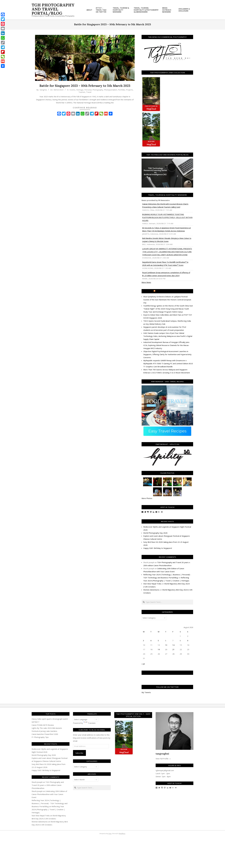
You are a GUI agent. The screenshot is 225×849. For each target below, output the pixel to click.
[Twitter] (2, 19)
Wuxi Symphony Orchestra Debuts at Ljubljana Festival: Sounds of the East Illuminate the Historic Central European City (167, 299)
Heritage (79, 90)
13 (166, 645)
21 (173, 649)
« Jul (143, 664)
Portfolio (121, 90)
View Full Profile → (163, 758)
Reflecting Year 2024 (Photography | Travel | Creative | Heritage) (48, 809)
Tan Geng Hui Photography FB (167, 673)
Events (72, 90)
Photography (97, 90)
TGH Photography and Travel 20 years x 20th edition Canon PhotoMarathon (48, 785)
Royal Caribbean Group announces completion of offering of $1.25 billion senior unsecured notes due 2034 (166, 274)
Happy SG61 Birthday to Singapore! (157, 548)
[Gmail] (2, 61)
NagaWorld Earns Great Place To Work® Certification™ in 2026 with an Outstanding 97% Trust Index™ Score (165, 263)
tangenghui (162, 753)
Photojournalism (110, 90)
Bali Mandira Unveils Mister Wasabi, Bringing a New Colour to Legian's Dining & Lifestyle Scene (166, 239)
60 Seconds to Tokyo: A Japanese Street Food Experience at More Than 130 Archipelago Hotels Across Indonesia (166, 229)
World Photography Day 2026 (155, 533)
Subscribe (79, 753)
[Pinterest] (2, 24)
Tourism (82, 92)
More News (146, 282)
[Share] (2, 66)
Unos (110, 833)
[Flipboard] (2, 52)
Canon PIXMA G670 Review (43, 725)
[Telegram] (2, 47)
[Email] (2, 28)
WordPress (122, 833)
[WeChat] (2, 56)
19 (159, 649)
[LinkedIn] (2, 33)
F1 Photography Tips (40, 737)
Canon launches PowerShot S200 (45, 734)
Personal (88, 90)
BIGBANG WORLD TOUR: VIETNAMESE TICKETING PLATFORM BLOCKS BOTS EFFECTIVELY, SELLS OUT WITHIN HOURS (167, 217)
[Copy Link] (2, 42)
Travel (88, 92)
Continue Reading (85, 108)
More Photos (147, 498)
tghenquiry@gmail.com (165, 770)
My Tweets (146, 692)
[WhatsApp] (2, 38)
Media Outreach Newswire (168, 291)
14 (173, 645)
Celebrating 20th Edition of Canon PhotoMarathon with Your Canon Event (49, 794)
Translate (92, 723)
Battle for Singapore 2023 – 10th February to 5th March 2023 (84, 86)
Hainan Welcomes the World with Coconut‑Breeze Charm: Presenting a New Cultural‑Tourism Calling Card (165, 205)
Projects (129, 90)
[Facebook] (2, 14)
